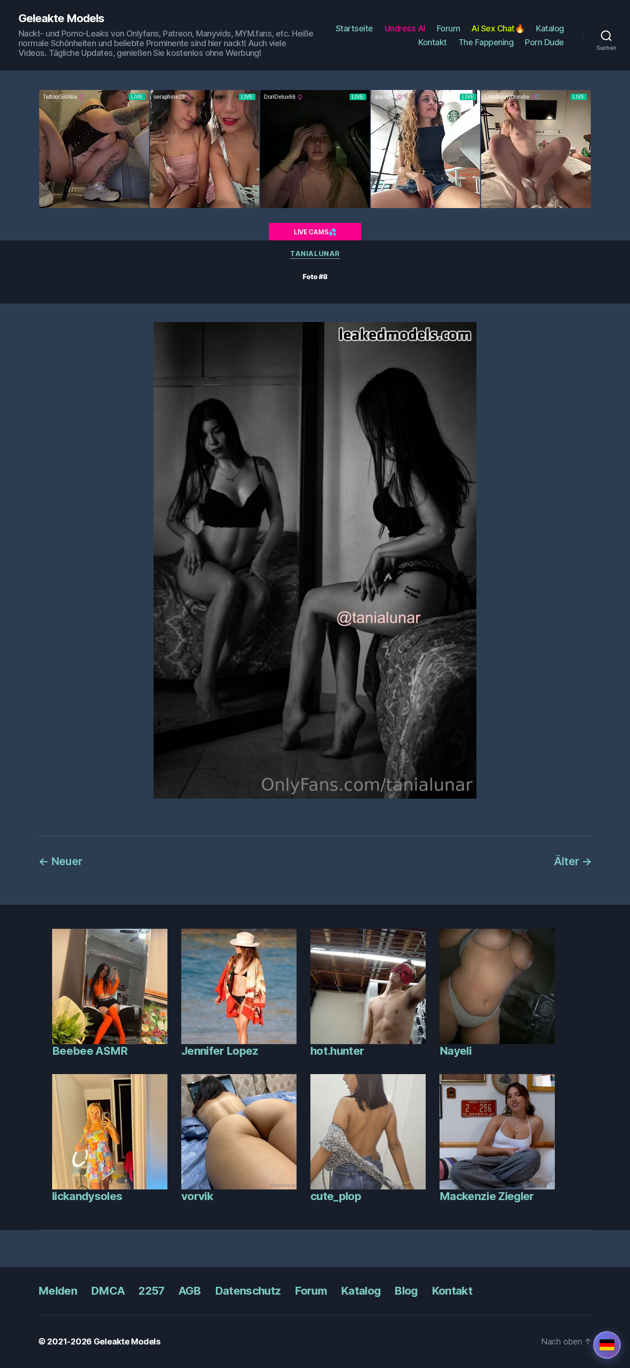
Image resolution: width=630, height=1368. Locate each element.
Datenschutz (248, 1290)
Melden (57, 1290)
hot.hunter (337, 1050)
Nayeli (455, 1050)
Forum (448, 28)
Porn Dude (544, 42)
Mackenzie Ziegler (487, 1196)
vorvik (197, 1196)
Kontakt (432, 42)
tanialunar (315, 254)
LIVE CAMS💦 (315, 232)
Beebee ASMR (90, 1050)
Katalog (550, 28)
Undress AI (405, 28)
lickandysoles (87, 1196)
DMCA (108, 1290)
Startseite (354, 28)
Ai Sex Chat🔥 (497, 28)
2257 (151, 1290)
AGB (189, 1290)
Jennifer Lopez (220, 1050)
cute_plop (335, 1196)
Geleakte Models (61, 18)
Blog (405, 1290)
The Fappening (486, 42)
